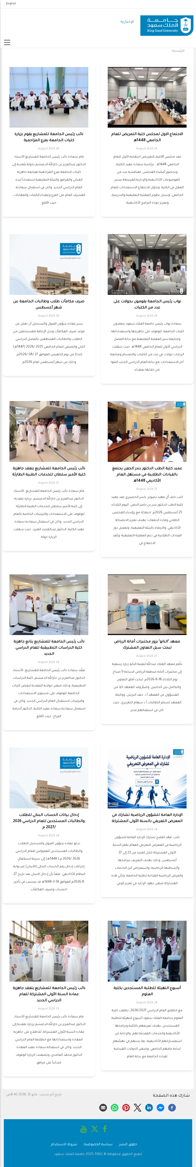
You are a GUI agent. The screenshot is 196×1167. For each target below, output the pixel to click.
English (11, 3)
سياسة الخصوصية (98, 1145)
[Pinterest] (126, 1107)
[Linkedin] (149, 1107)
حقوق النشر (128, 1145)
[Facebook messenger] (160, 1107)
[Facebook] (172, 1107)
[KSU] (167, 22)
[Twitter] (137, 1107)
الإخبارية (127, 22)
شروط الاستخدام (64, 1145)
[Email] (103, 1107)
